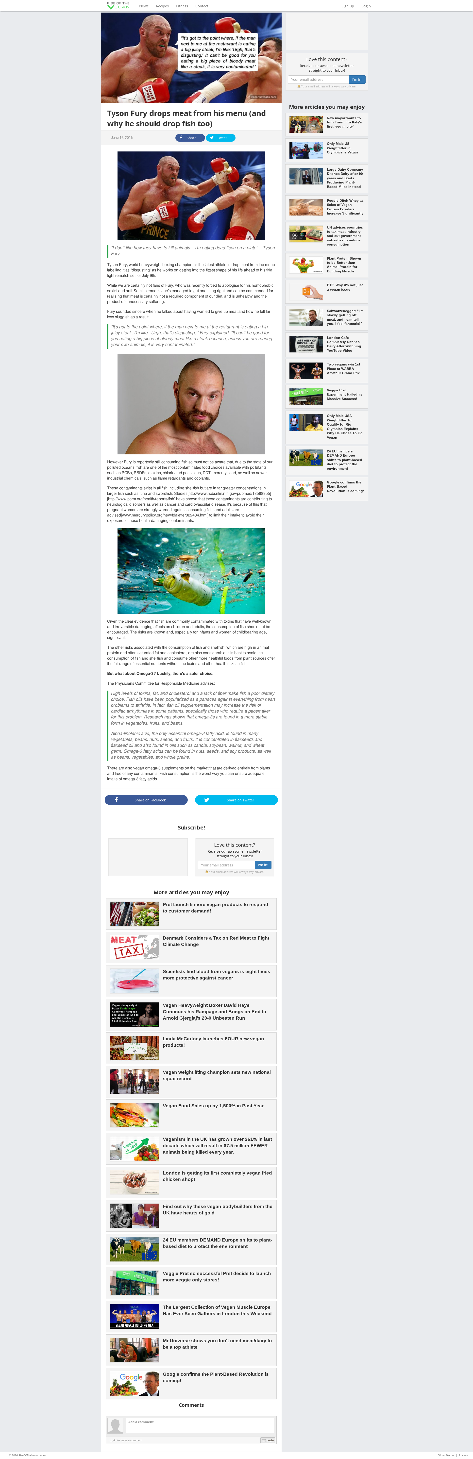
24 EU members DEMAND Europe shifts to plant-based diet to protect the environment (344, 459)
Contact (201, 5)
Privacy (463, 1455)
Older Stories (446, 1455)
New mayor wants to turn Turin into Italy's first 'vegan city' (344, 122)
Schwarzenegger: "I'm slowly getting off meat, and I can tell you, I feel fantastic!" (345, 317)
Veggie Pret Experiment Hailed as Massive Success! (344, 394)
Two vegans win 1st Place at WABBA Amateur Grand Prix (343, 368)
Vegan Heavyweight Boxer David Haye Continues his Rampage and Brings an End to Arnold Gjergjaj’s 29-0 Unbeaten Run (214, 1012)
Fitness (182, 5)
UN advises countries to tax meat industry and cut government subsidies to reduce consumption (345, 236)
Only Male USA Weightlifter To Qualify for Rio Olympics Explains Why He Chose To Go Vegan (345, 426)
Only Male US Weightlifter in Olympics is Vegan (342, 148)
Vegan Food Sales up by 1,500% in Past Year (213, 1105)
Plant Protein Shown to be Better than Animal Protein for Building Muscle (344, 264)
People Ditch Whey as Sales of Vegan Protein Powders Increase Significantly (345, 207)
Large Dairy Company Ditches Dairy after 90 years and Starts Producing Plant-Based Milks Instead (345, 178)
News (145, 5)
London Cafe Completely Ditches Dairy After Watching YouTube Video (344, 344)
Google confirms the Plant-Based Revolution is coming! (345, 486)
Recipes (162, 5)
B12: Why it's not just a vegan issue (345, 287)
